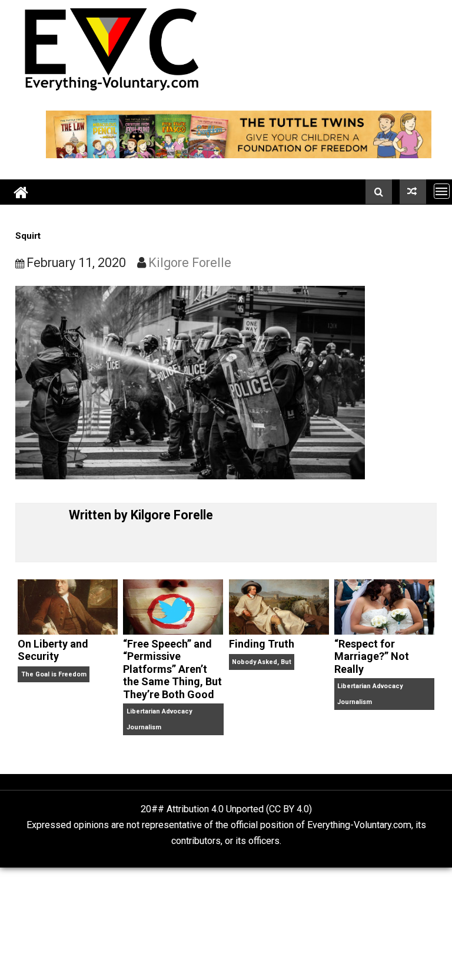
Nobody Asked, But (261, 662)
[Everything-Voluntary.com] (21, 192)
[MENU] (442, 191)
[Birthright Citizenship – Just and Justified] (413, 191)
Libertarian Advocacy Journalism (159, 719)
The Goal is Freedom (54, 674)
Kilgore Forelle (189, 262)
